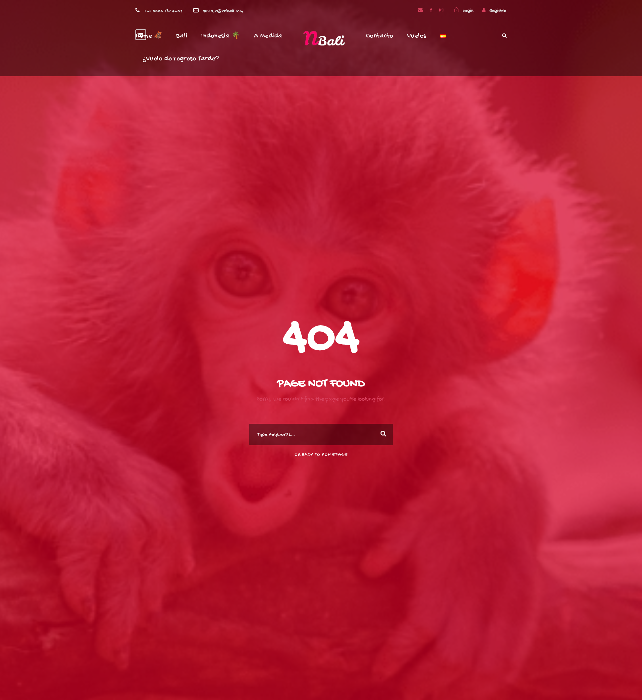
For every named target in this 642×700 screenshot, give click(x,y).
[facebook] (431, 11)
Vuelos (416, 36)
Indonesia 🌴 (220, 36)
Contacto (379, 36)
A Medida (268, 36)
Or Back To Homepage (321, 455)
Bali (181, 36)
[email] (420, 11)
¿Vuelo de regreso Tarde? (180, 59)
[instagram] (441, 11)
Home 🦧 (148, 36)
